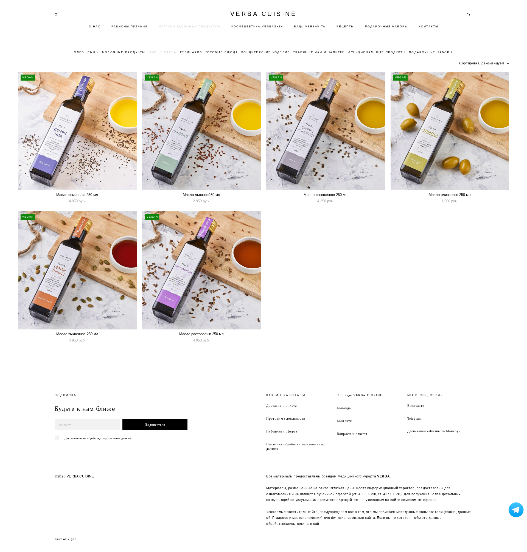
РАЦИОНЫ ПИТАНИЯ (129, 26)
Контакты (345, 421)
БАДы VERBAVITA (310, 26)
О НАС (94, 26)
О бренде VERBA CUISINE (359, 395)
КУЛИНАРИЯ (191, 52)
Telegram (414, 418)
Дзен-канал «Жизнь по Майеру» (434, 431)
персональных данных (116, 438)
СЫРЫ (93, 52)
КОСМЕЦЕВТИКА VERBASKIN (257, 26)
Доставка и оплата (281, 405)
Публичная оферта (281, 431)
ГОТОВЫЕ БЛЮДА (222, 52)
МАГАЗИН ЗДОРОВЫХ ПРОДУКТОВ (189, 26)
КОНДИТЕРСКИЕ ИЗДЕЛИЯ (265, 52)
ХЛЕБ (79, 52)
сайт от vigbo (66, 539)
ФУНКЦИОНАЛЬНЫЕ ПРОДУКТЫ (377, 52)
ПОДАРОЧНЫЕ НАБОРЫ (386, 26)
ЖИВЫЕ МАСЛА (162, 52)
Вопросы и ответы (352, 433)
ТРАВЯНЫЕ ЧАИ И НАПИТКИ (319, 52)
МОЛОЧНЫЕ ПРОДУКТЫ (123, 52)
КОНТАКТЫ (428, 26)
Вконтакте (415, 405)
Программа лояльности (285, 418)
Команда (344, 408)
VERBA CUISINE (263, 14)
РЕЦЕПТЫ (345, 26)
